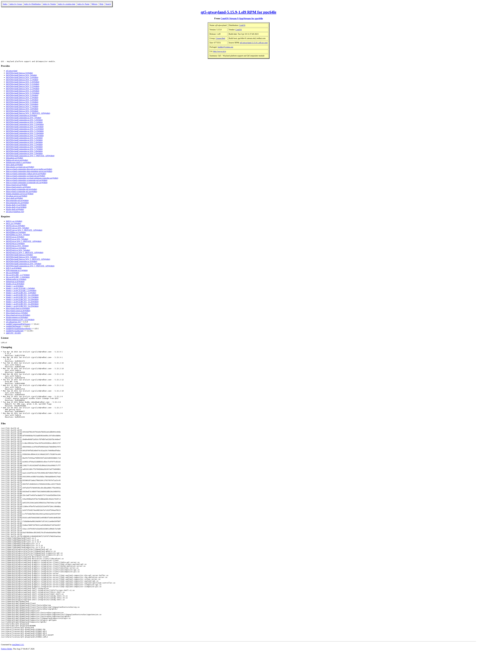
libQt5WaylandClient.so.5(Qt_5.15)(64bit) (22, 93)
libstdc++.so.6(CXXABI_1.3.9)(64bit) (21, 290)
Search (108, 4)
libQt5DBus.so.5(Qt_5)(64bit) (18, 235)
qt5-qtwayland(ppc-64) (15, 212)
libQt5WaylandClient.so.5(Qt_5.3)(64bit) (22, 98)
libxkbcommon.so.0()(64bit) (17, 317)
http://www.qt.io (219, 51)
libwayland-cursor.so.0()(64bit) (18, 311)
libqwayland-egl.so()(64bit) (16, 185)
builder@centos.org (225, 47)
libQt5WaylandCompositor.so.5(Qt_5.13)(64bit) (25, 131)
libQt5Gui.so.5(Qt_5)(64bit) (17, 239)
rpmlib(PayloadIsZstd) (14, 331)
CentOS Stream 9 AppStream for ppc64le (242, 18)
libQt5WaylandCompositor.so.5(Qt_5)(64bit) (23, 118)
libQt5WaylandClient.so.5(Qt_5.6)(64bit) (22, 104)
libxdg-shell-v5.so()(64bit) (16, 205)
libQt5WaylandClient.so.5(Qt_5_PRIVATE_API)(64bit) (28, 113)
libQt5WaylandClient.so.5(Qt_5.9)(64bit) (22, 111)
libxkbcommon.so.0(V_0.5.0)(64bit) (20, 320)
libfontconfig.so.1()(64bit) (16, 279)
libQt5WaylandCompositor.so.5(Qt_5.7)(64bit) (24, 149)
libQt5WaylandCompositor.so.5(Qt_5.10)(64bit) (25, 124)
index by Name (83, 4)
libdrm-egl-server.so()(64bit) (17, 160)
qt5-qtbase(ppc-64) (13, 322)
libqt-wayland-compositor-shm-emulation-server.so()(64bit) (29, 171)
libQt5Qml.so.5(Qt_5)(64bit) (17, 246)
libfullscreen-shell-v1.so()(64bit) (18, 162)
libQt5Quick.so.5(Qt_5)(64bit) (18, 250)
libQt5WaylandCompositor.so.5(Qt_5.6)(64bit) (24, 147)
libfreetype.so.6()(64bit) (15, 282)
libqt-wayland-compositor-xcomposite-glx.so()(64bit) (26, 183)
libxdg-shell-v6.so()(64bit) (16, 207)
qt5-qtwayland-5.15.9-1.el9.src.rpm (254, 43)
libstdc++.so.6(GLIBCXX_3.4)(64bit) (21, 293)
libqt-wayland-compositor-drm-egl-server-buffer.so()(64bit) (29, 169)
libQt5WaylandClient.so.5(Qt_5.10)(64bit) (22, 82)
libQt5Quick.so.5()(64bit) (16, 248)
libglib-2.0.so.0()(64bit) (15, 284)
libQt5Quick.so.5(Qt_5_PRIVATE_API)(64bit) (24, 252)
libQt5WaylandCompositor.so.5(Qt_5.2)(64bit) (24, 138)
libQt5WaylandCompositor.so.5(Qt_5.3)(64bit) (24, 140)
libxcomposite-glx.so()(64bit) (17, 203)
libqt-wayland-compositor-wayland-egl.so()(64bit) (25, 176)
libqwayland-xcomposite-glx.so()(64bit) (21, 191)
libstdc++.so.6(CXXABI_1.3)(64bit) (20, 288)
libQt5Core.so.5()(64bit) (15, 226)
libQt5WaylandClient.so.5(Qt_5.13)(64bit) (22, 89)
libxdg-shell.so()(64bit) (15, 209)
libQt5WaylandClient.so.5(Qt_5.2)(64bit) (22, 95)
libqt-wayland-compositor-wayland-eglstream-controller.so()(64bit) (32, 178)
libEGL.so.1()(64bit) (14, 221)
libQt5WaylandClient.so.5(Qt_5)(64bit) (21, 75)
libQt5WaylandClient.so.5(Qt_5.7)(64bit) (22, 106)
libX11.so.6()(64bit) (13, 268)
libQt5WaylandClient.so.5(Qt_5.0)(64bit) (22, 77)
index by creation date (66, 4)
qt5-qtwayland (11, 71)
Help (101, 4)
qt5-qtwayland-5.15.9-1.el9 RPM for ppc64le (238, 12)
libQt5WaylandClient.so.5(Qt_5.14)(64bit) (22, 91)
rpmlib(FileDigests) (13, 326)
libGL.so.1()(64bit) (13, 223)
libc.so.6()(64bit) (12, 273)
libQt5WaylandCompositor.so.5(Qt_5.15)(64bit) (25, 136)
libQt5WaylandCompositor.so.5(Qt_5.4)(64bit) (24, 142)
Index (5, 4)
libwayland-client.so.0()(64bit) (18, 308)
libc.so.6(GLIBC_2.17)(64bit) (18, 275)
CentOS (242, 25)
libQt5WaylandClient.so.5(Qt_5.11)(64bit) (22, 84)
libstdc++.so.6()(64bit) (14, 286)
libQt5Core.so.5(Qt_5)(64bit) (17, 228)
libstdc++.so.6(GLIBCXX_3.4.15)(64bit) (22, 297)
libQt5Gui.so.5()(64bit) (15, 237)
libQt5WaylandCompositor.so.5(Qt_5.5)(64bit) (24, 144)
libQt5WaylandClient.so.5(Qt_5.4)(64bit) (22, 100)
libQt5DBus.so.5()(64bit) (16, 232)
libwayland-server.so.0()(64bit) (18, 315)
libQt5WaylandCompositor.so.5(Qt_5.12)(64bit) (25, 129)
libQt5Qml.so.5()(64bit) (15, 244)
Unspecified (220, 38)
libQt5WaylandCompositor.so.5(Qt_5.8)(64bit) (24, 151)
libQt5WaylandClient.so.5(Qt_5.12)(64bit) (22, 86)
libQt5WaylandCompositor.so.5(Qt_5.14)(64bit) (25, 133)
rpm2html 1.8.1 (18, 645)
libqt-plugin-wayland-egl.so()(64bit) (20, 167)
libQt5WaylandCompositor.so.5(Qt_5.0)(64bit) (24, 120)
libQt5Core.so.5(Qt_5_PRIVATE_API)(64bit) (24, 230)
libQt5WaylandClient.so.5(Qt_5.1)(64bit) (22, 80)
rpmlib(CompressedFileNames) (18, 324)
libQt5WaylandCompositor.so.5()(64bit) (21, 115)
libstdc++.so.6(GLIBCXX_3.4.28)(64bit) (22, 304)
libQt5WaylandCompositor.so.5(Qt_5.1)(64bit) (24, 122)
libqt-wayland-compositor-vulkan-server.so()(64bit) (26, 174)
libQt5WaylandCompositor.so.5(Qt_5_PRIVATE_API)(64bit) (30, 156)
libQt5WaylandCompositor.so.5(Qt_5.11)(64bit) (24, 127)
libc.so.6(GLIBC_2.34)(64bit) (18, 277)
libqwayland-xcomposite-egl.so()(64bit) (21, 189)
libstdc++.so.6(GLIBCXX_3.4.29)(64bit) (22, 306)
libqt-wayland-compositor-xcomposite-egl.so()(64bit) (26, 180)
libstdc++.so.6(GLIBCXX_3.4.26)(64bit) (22, 302)
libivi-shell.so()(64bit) (14, 165)
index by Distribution (32, 4)
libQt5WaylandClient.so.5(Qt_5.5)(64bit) (22, 102)
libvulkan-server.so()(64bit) (16, 196)
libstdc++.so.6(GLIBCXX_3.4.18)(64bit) (22, 299)
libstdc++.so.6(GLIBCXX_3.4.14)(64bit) (22, 295)
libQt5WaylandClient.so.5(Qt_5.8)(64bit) (22, 109)
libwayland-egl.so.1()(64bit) (17, 313)
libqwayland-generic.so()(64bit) (18, 187)
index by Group (16, 4)
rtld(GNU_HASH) (13, 333)
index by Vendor (49, 4)
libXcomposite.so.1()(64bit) (17, 270)
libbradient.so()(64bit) (14, 158)
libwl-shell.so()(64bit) (14, 198)
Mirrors (94, 4)
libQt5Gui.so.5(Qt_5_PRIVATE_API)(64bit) (23, 241)
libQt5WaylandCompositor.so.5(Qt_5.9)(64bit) (24, 153)
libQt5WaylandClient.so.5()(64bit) (19, 73)
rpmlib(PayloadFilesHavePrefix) (18, 328)
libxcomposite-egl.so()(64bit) (17, 200)
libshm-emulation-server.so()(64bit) (19, 194)
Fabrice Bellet (6, 649)
